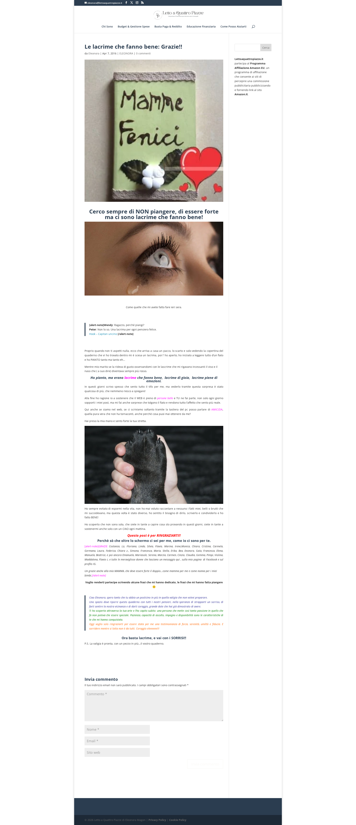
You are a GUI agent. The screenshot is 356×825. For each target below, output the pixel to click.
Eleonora (93, 53)
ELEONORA (126, 53)
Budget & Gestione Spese (134, 26)
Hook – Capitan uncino (103, 334)
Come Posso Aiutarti (233, 26)
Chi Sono (107, 26)
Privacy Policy (157, 820)
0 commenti (143, 53)
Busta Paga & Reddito (168, 26)
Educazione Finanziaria (201, 26)
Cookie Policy (177, 820)
